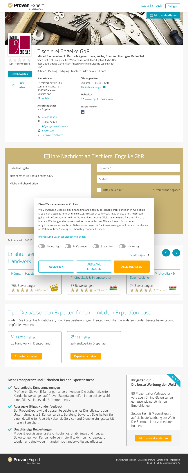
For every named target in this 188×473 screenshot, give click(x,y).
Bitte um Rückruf (112, 190)
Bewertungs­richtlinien (126, 459)
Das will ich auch (151, 5)
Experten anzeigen (26, 356)
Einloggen (172, 6)
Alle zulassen (131, 266)
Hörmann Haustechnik (26, 273)
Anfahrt (46, 98)
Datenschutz (162, 459)
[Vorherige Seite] (166, 252)
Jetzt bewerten (20, 74)
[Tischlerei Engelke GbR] (19, 44)
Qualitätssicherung (146, 459)
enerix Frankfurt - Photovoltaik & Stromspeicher (152, 275)
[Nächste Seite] (176, 252)
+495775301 (49, 117)
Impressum (45, 236)
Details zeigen (137, 255)
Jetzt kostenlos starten (153, 438)
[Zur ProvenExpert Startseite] (26, 7)
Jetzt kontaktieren (165, 15)
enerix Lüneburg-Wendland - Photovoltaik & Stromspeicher (90, 275)
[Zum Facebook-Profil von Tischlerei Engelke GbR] (83, 114)
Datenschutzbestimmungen (69, 236)
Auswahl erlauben (94, 266)
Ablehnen (56, 266)
